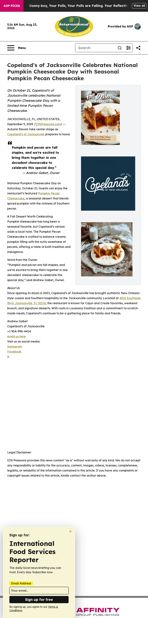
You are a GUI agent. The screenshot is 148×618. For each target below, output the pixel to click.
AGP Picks (12, 6)
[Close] (70, 531)
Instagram (14, 346)
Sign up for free (39, 599)
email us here (16, 336)
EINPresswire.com (48, 124)
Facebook (14, 351)
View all (139, 5)
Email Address (21, 583)
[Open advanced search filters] (128, 48)
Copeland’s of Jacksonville (26, 134)
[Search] (119, 48)
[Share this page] (138, 47)
